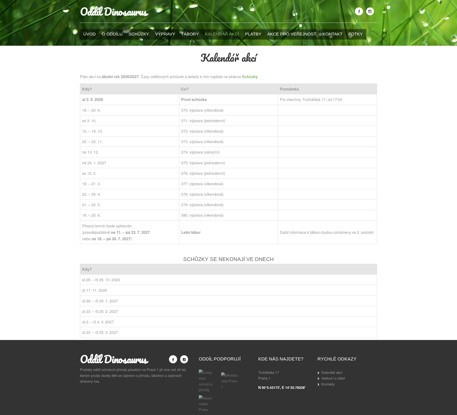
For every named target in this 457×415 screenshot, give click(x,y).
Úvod (89, 34)
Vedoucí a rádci (333, 377)
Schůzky (139, 34)
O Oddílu (112, 34)
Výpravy (165, 34)
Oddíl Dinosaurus (113, 11)
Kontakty (328, 383)
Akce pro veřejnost (291, 34)
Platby (253, 34)
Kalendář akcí (222, 34)
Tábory (190, 34)
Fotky (355, 34)
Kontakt (333, 34)
